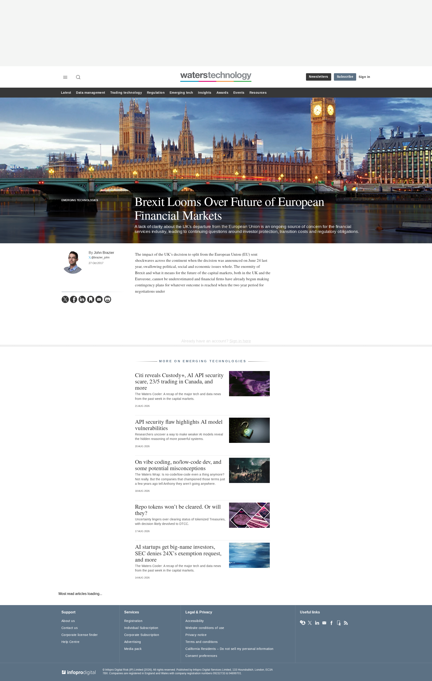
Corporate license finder (79, 635)
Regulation (156, 93)
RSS (346, 623)
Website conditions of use (204, 628)
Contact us (69, 628)
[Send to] (99, 299)
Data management (90, 93)
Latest (66, 93)
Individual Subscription (141, 628)
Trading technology (126, 93)
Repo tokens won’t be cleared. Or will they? (178, 509)
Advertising (132, 642)
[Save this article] (90, 299)
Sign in (364, 77)
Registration (133, 621)
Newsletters (318, 76)
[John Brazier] (73, 262)
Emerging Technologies (79, 200)
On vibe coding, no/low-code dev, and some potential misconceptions (178, 464)
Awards (222, 93)
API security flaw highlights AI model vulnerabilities (179, 424)
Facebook (331, 623)
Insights (204, 93)
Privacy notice (196, 635)
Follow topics (302, 623)
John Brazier (104, 253)
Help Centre (70, 642)
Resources (258, 93)
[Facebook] (73, 299)
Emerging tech (181, 93)
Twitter (310, 623)
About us (68, 621)
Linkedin (317, 623)
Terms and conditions (201, 642)
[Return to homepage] (216, 81)
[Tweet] (65, 299)
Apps (338, 623)
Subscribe (345, 76)
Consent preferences (201, 656)
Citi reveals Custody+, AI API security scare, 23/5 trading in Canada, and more (179, 381)
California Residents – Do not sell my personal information (229, 649)
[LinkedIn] (82, 299)
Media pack (133, 649)
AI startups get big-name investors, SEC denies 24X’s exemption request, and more (178, 552)
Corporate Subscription (141, 635)
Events (238, 93)
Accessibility (194, 621)
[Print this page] (107, 299)
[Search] (78, 77)
